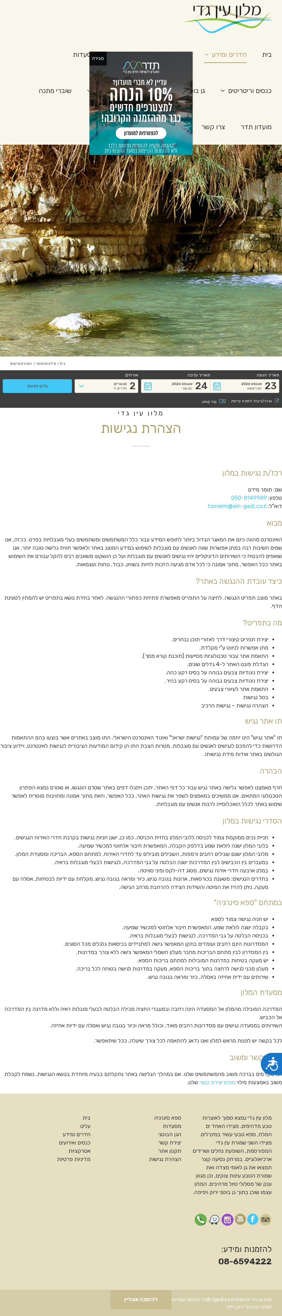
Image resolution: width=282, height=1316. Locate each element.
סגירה (98, 58)
